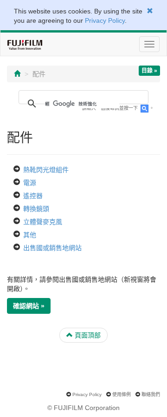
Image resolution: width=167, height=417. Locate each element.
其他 (29, 234)
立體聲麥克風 (42, 221)
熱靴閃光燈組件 (46, 169)
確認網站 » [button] (29, 306)
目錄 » (149, 70)
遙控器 (33, 195)
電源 (29, 182)
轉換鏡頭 (36, 208)
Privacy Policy (105, 20)
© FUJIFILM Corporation (83, 407)
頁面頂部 (87, 335)
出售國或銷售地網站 (52, 248)
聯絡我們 (150, 394)
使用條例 (121, 394)
